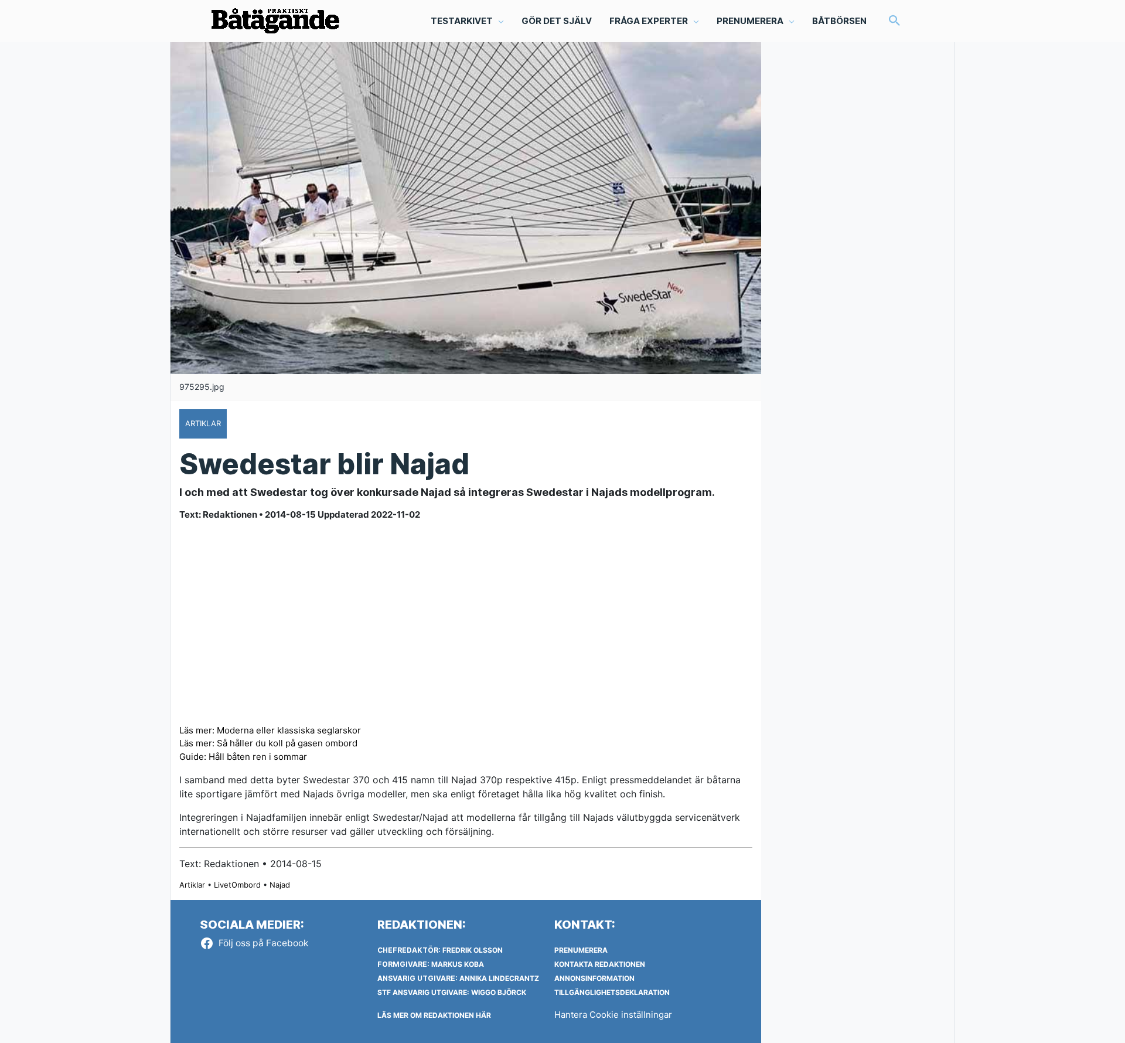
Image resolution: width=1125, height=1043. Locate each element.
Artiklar (192, 884)
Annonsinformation (594, 978)
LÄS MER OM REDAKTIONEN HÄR (434, 1015)
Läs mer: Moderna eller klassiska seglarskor (270, 730)
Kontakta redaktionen (599, 964)
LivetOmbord (237, 884)
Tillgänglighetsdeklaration (612, 992)
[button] (894, 21)
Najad (280, 884)
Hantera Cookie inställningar (613, 1014)
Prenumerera (581, 950)
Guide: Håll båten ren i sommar (243, 756)
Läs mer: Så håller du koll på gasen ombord (268, 743)
